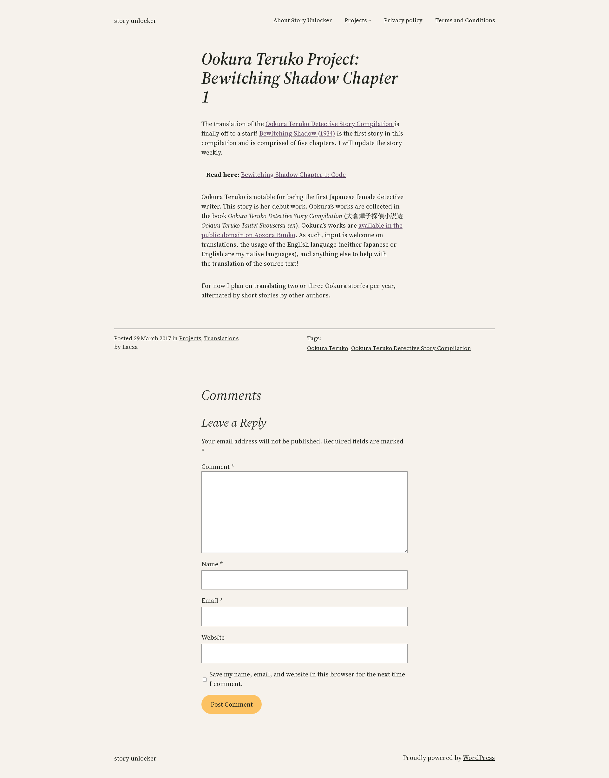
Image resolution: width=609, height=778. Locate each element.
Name (212, 564)
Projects (356, 20)
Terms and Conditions (465, 20)
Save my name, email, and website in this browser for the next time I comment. (307, 679)
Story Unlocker (135, 20)
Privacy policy (403, 20)
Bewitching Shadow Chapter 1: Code (293, 174)
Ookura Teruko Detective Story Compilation (329, 123)
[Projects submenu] (369, 20)
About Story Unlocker (302, 20)
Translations (221, 338)
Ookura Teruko (327, 348)
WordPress (479, 757)
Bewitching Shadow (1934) (297, 133)
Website (213, 637)
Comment (217, 466)
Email (212, 600)
